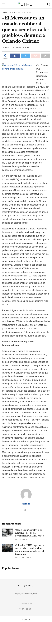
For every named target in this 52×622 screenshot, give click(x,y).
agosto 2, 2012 (22, 47)
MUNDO (12, 13)
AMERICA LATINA (24, 13)
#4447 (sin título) (25, 586)
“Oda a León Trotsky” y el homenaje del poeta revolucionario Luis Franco (29, 533)
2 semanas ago (24, 558)
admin (7, 47)
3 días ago (22, 539)
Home (4, 13)
